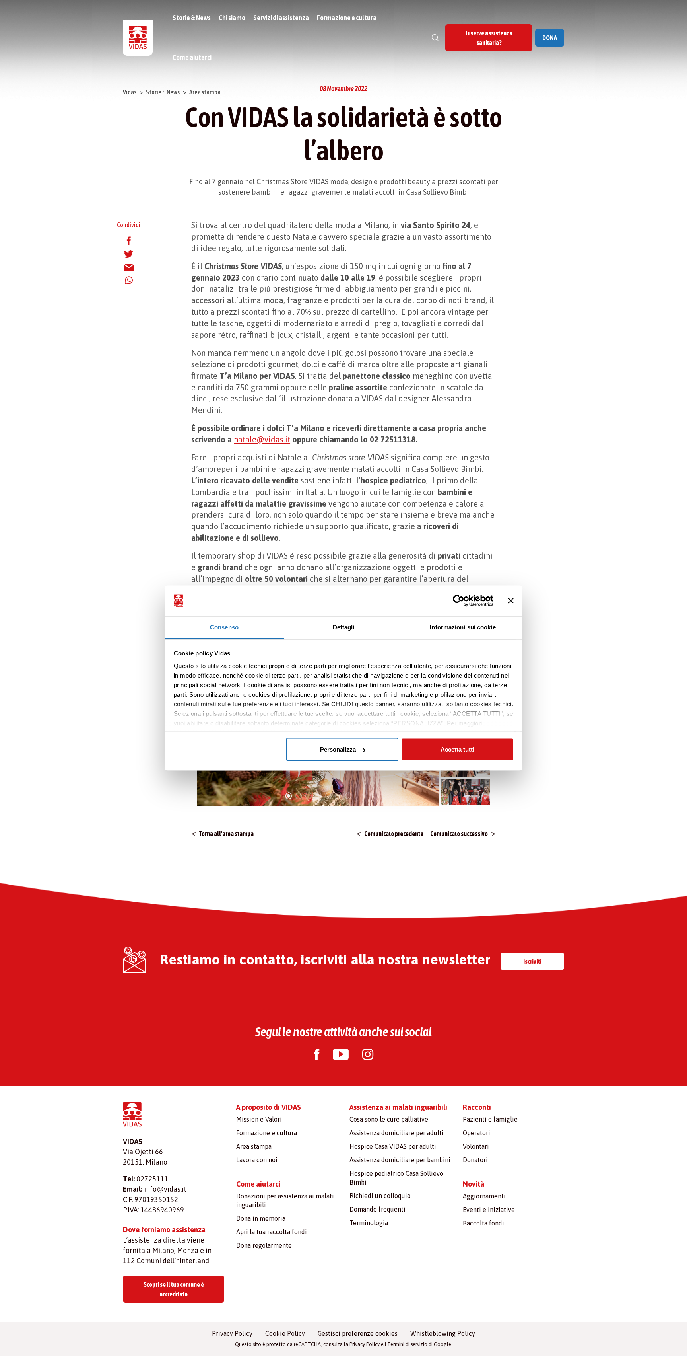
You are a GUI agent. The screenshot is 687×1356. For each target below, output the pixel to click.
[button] (288, 795)
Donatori (475, 1159)
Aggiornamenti (484, 1196)
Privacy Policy (232, 1333)
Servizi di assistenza (281, 18)
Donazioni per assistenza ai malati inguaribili (285, 1200)
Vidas (129, 91)
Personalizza (338, 749)
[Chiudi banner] (511, 601)
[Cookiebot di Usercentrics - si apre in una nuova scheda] (458, 601)
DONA (549, 37)
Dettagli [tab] (344, 626)
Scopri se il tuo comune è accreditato (174, 1289)
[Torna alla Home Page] (138, 38)
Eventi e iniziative (489, 1209)
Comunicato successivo (459, 833)
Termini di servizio (407, 1344)
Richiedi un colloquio (380, 1195)
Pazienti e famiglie (490, 1119)
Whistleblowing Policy (442, 1333)
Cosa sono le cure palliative (388, 1119)
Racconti (477, 1107)
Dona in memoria (260, 1218)
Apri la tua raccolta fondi (271, 1231)
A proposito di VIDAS (268, 1107)
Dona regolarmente (264, 1245)
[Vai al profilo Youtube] (340, 1055)
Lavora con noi (257, 1159)
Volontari (476, 1146)
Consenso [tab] (224, 626)
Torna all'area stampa (226, 833)
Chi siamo (232, 18)
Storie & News (192, 18)
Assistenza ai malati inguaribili (398, 1107)
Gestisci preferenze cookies (358, 1333)
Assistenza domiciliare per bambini (399, 1159)
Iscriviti (532, 961)
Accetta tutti (457, 749)
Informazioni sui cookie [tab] (462, 626)
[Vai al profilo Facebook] (316, 1055)
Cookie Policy (285, 1333)
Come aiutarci (192, 57)
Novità (473, 1184)
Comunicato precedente (393, 833)
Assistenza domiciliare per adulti (396, 1132)
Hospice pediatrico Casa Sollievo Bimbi (396, 1178)
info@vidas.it (165, 1189)
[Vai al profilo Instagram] (367, 1055)
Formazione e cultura (346, 18)
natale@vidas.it (262, 439)
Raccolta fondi (483, 1223)
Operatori (476, 1132)
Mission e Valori (259, 1119)
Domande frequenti (377, 1209)
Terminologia (368, 1222)
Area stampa (205, 91)
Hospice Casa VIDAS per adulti (392, 1146)
